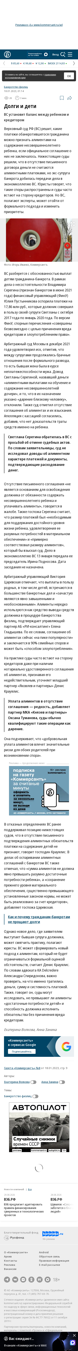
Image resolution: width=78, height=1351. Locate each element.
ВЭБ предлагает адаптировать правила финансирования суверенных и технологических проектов (24, 1209)
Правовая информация (54, 1260)
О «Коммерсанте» (16, 1252)
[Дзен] (23, 1280)
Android (44, 1252)
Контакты (10, 1260)
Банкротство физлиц (16, 87)
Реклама (9, 1265)
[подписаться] (34, 1082)
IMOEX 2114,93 (56, 63)
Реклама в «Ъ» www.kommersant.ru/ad (39, 25)
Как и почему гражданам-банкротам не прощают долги (39, 919)
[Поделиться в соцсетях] (69, 98)
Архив (8, 1256)
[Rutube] (40, 1280)
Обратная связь (49, 1256)
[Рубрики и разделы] (70, 54)
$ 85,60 (15, 63)
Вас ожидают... (21, 1338)
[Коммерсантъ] (7, 54)
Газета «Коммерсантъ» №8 (22, 1068)
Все (30, 1189)
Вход (55, 54)
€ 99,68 (27, 63)
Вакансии (10, 1269)
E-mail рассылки (49, 1265)
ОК (69, 76)
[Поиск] (63, 54)
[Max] (48, 1280)
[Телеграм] (7, 1280)
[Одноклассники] (31, 1280)
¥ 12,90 (40, 63)
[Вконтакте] (15, 1280)
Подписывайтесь (22, 1051)
